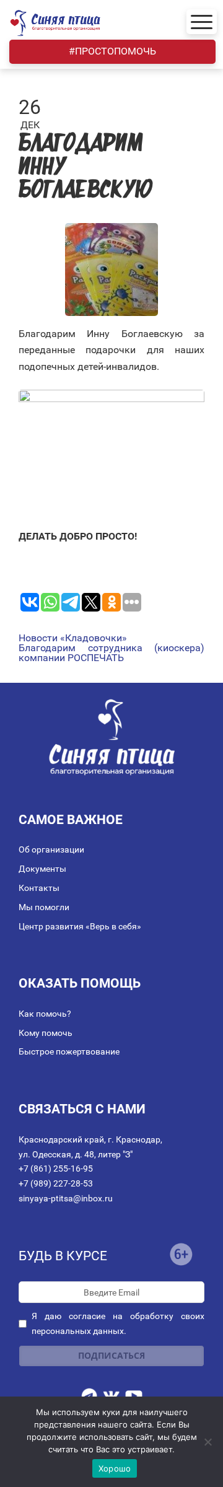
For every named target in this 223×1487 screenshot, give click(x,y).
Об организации (51, 849)
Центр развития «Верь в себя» (80, 926)
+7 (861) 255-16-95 (56, 1168)
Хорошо (114, 1468)
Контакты (39, 888)
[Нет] (207, 1442)
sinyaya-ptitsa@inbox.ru (66, 1198)
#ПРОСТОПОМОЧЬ (112, 51)
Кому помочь (45, 1033)
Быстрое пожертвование (69, 1051)
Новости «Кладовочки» (73, 638)
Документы (42, 869)
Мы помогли (44, 907)
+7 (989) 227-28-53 (56, 1183)
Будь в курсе (63, 1255)
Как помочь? (45, 1014)
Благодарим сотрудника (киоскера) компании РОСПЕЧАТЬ (111, 653)
